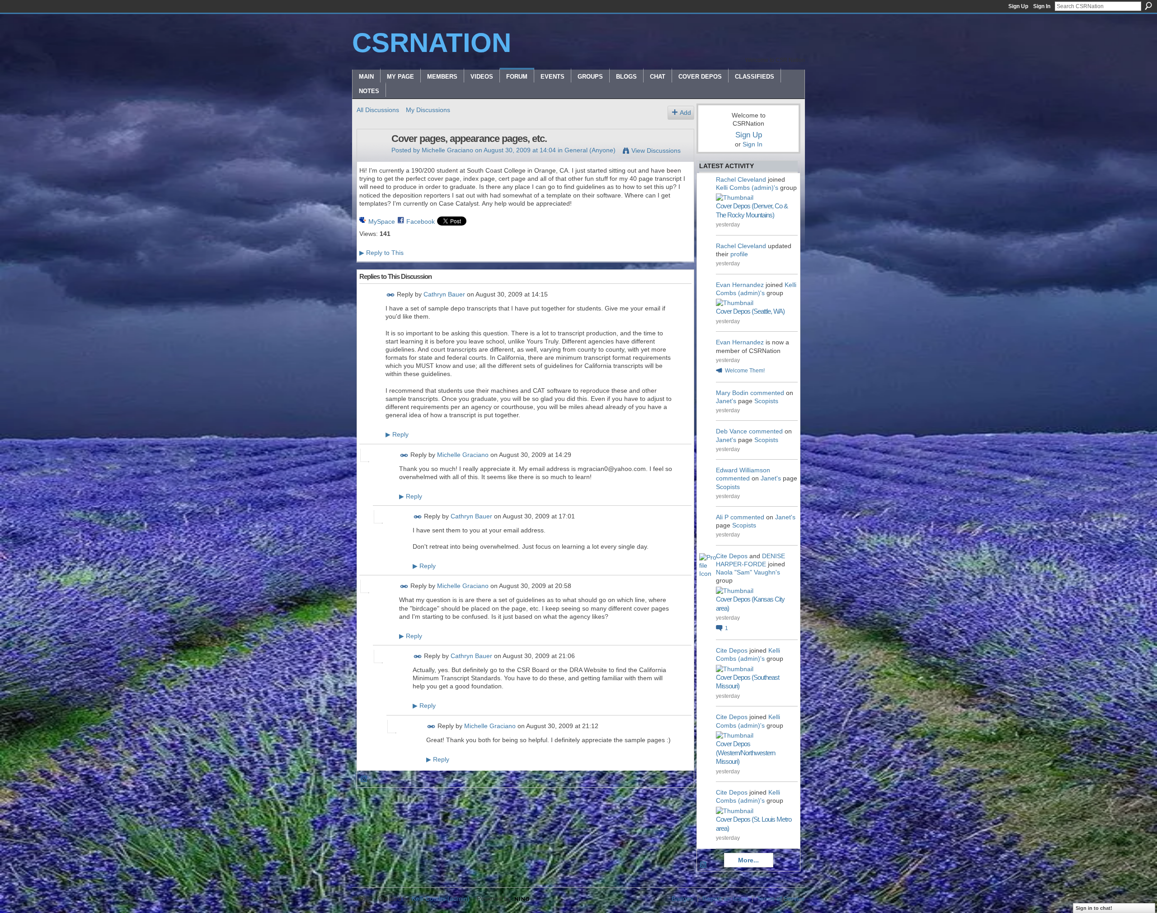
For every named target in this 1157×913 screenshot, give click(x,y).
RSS (364, 779)
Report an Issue (725, 898)
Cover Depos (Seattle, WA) (750, 311)
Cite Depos (732, 556)
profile (739, 254)
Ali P (722, 517)
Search (1148, 6)
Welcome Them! (745, 370)
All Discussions (378, 109)
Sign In (1041, 6)
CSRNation (431, 43)
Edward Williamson (743, 470)
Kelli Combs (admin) (441, 898)
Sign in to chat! (1094, 908)
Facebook (420, 221)
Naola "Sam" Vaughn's (748, 572)
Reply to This (381, 252)
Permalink (390, 295)
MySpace (381, 221)
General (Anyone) (590, 150)
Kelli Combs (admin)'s (747, 187)
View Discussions (656, 150)
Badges (682, 898)
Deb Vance (731, 431)
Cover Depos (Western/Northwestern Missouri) (745, 752)
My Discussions (428, 109)
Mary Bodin (732, 392)
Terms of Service (781, 898)
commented (767, 392)
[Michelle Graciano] (371, 157)
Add (685, 112)
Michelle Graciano (447, 150)
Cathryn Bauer (444, 294)
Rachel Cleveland (741, 179)
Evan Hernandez (740, 284)
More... (748, 860)
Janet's (726, 401)
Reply (397, 434)
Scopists (766, 401)
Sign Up (1018, 6)
